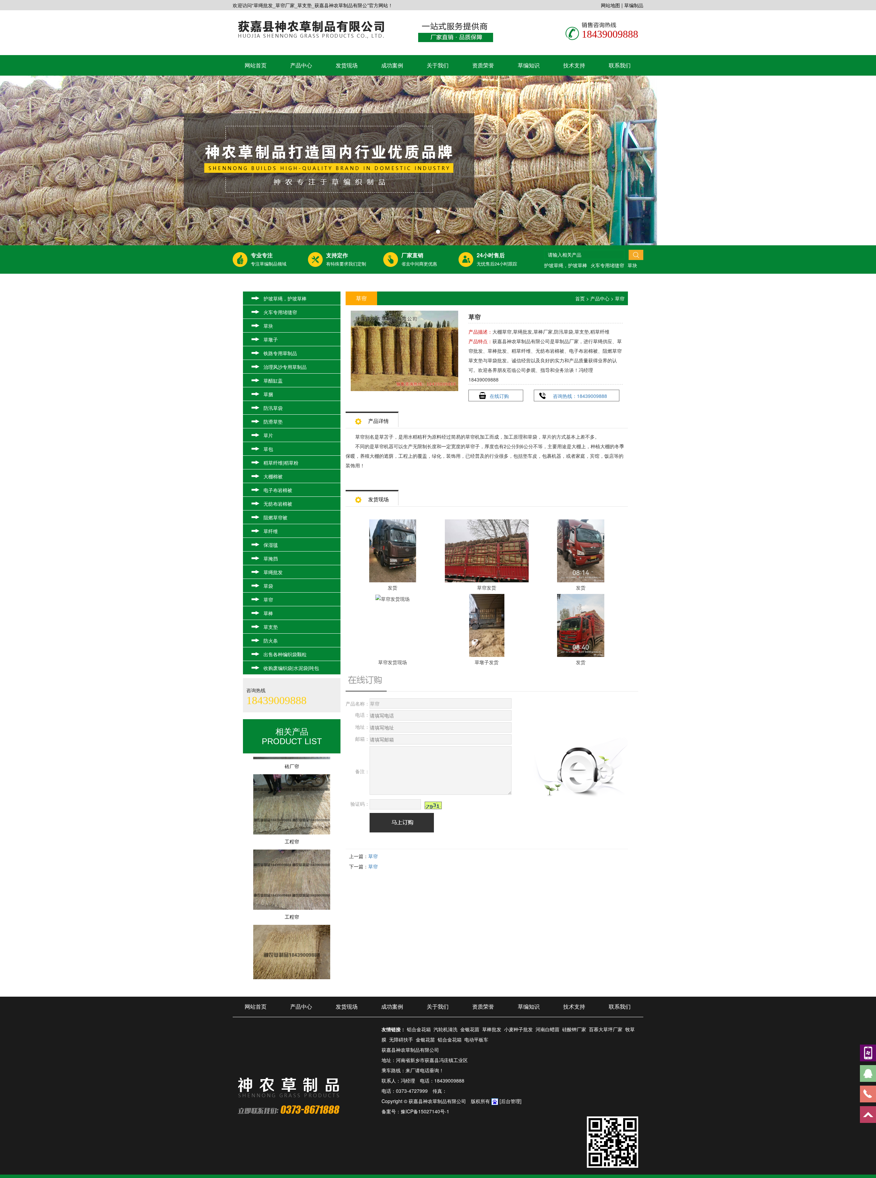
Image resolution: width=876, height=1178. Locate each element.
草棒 (268, 613)
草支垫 (270, 626)
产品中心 (301, 65)
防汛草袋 (273, 407)
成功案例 (392, 65)
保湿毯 (270, 544)
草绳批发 (273, 572)
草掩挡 (270, 558)
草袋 (268, 585)
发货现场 (347, 65)
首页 (580, 298)
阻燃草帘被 (275, 517)
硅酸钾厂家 (574, 1029)
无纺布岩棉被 (277, 503)
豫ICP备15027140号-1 (425, 1111)
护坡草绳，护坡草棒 (565, 265)
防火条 (270, 640)
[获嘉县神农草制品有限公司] (311, 28)
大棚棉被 (273, 476)
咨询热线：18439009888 (580, 395)
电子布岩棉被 (277, 490)
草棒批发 (491, 1029)
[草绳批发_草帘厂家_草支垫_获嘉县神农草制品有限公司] (438, 160)
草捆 (268, 394)
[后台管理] (510, 1101)
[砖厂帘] (291, 772)
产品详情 (378, 420)
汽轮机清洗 (446, 1029)
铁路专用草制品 (280, 353)
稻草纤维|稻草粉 (280, 462)
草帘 (268, 599)
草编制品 (633, 5)
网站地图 (610, 5)
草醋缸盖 (273, 380)
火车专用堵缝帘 (607, 265)
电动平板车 (476, 1039)
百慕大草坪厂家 (605, 1029)
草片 (268, 435)
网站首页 (256, 65)
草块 (632, 265)
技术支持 (574, 65)
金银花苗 (469, 1029)
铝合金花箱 (419, 1029)
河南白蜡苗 (547, 1029)
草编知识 (529, 65)
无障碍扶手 (401, 1039)
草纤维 (270, 531)
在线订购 (499, 395)
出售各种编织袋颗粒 (285, 654)
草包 (268, 448)
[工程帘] (291, 847)
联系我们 (620, 65)
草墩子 (270, 339)
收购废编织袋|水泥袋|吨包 (291, 667)
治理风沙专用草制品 (285, 366)
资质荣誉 (483, 65)
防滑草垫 (273, 421)
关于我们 (438, 65)
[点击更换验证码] (433, 805)
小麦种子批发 (518, 1029)
